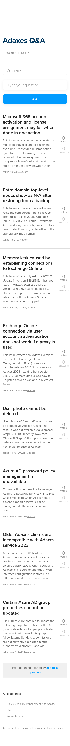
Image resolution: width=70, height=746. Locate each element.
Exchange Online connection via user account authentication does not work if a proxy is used (29, 336)
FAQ (9, 710)
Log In (25, 53)
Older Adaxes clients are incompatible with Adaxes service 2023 (28, 540)
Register (10, 53)
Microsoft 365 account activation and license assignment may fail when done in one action (29, 125)
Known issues (15, 716)
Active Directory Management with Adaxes (31, 704)
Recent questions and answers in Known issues (35, 728)
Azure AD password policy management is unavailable (29, 476)
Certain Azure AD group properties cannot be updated (26, 608)
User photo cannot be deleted (24, 411)
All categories (12, 694)
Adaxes (20, 8)
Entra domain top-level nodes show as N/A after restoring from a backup (27, 195)
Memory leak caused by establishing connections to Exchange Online (28, 263)
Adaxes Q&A (24, 40)
